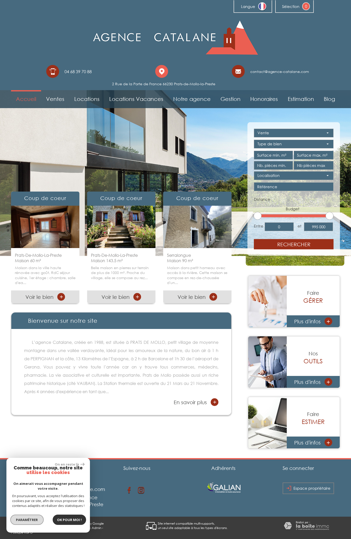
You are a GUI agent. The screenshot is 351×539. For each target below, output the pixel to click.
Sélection (290, 6)
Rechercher (293, 244)
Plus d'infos (312, 321)
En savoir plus (195, 402)
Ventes (55, 99)
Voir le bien (44, 296)
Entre (258, 226)
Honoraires (264, 99)
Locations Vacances (136, 99)
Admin (96, 528)
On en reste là (67, 464)
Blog (329, 99)
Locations (86, 99)
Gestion (230, 99)
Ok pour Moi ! (69, 519)
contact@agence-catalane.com (279, 71)
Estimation (301, 99)
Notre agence (192, 99)
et (299, 226)
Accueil (26, 99)
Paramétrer (27, 519)
